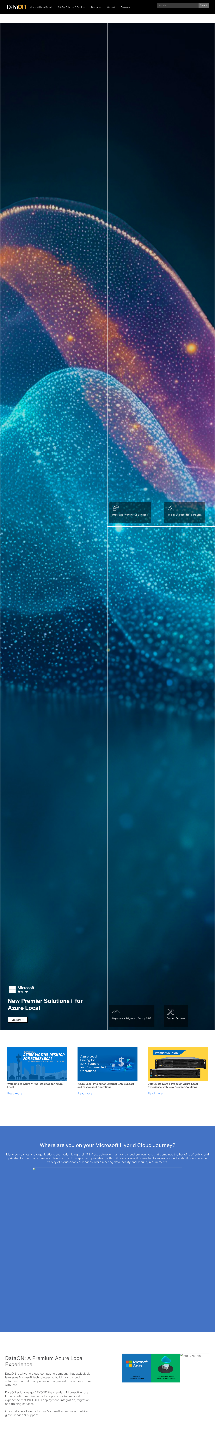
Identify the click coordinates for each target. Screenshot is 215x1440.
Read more (14, 1093)
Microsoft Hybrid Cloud (40, 7)
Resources (96, 7)
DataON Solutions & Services (71, 7)
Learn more (18, 1020)
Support (111, 7)
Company (125, 7)
